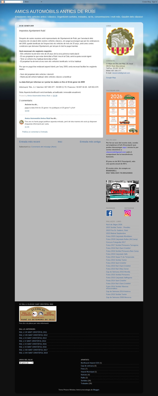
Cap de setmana (87, 366)
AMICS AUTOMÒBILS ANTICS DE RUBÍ (55, 11)
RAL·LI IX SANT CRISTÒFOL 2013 (33, 338)
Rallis (83, 378)
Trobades (84, 383)
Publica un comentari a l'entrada (35, 132)
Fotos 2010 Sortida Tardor (116, 294)
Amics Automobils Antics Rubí (37, 118)
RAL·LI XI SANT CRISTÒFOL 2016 (33, 347)
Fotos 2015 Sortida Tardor (116, 260)
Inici (60, 141)
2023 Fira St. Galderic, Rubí (117, 230)
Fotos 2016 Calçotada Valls (117, 254)
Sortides (84, 381)
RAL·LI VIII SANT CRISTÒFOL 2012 (33, 335)
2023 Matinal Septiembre (116, 233)
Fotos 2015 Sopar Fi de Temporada (120, 257)
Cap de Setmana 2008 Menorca (118, 297)
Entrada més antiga (90, 141)
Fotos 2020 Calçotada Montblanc (119, 236)
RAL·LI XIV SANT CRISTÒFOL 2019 (33, 353)
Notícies (84, 375)
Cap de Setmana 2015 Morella (118, 272)
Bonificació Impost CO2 (90, 363)
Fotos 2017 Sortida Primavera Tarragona (122, 245)
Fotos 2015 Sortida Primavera (118, 275)
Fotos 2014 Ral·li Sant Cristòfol (118, 283)
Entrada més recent (29, 141)
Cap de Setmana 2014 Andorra (118, 291)
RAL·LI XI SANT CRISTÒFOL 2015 (33, 344)
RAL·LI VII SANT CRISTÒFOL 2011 (33, 332)
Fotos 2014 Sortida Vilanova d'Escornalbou (117, 287)
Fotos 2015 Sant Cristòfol (116, 263)
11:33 (27, 127)
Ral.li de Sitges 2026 (114, 225)
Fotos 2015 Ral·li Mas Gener (117, 269)
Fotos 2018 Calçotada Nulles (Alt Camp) (122, 239)
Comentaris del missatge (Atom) (43, 147)
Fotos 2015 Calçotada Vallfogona (119, 278)
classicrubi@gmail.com (121, 73)
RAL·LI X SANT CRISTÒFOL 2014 (32, 341)
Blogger (96, 390)
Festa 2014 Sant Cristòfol (116, 281)
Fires (83, 369)
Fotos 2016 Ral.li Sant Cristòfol (118, 248)
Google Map (111, 78)
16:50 (27, 111)
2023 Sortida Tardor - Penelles (118, 227)
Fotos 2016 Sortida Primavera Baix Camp (122, 251)
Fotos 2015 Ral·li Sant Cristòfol (118, 266)
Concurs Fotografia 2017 (116, 242)
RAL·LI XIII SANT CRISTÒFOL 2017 (33, 350)
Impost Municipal (87, 372)
